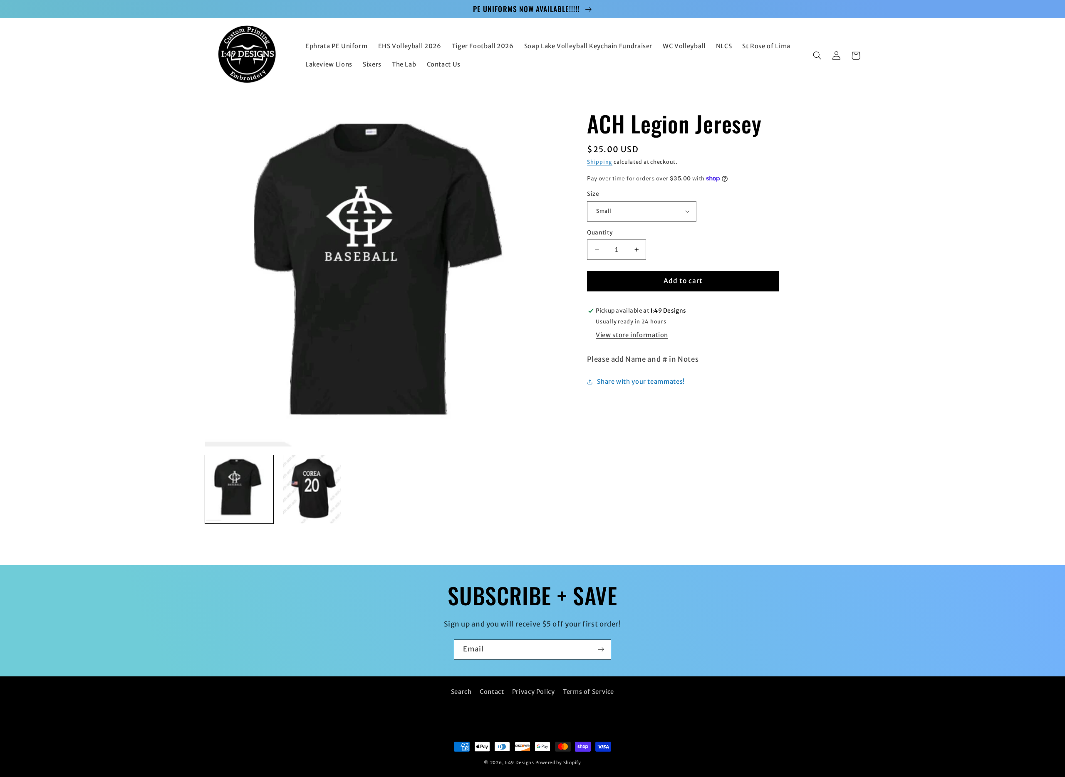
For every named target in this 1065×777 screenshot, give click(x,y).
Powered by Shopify (558, 762)
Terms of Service (588, 692)
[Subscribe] (601, 649)
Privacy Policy (533, 692)
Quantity (600, 232)
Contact (492, 692)
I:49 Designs (519, 762)
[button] (817, 55)
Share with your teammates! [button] (640, 381)
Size (593, 193)
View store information (632, 335)
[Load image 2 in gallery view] (312, 489)
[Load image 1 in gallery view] (239, 489)
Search (461, 692)
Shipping (599, 162)
